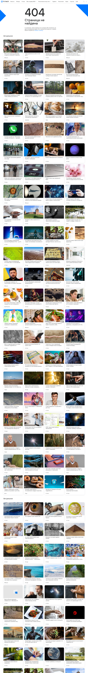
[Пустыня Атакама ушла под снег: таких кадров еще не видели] (33, 257)
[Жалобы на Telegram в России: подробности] (54, 485)
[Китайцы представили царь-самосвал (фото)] (33, 615)
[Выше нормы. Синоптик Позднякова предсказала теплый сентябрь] (75, 636)
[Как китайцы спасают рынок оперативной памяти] (13, 360)
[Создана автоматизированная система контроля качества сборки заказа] (54, 277)
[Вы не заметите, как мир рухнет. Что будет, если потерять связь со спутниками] (75, 402)
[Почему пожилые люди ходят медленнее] (13, 70)
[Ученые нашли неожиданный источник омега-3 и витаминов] (13, 257)
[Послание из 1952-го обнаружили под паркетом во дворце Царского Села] (13, 657)
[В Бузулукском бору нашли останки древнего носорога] (75, 443)
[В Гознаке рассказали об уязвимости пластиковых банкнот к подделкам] (33, 360)
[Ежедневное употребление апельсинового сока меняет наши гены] (75, 91)
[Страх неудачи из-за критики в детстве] (54, 402)
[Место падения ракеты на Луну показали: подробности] (13, 340)
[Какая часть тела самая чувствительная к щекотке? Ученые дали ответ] (33, 547)
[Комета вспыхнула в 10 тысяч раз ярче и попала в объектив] (13, 506)
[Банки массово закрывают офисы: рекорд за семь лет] (13, 568)
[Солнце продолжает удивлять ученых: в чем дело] (54, 381)
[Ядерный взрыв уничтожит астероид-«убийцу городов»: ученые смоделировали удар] (75, 423)
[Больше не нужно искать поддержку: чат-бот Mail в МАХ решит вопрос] (54, 526)
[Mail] (2, 1)
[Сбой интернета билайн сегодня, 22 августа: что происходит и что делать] (33, 91)
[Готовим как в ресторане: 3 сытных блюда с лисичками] (75, 547)
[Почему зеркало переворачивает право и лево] (13, 547)
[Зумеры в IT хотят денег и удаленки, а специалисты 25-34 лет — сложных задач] (75, 319)
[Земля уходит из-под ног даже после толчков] (75, 360)
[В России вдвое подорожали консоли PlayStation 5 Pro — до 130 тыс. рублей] (13, 236)
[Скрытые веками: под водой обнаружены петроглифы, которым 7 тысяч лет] (13, 402)
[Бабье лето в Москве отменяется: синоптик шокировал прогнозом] (13, 174)
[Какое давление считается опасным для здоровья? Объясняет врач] (33, 111)
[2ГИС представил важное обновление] (54, 423)
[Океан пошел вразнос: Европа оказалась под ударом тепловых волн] (33, 657)
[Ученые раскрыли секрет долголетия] (13, 615)
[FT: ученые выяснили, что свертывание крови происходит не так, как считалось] (75, 132)
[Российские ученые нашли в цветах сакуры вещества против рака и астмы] (75, 174)
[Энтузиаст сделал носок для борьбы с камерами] (33, 153)
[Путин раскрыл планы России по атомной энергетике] (75, 568)
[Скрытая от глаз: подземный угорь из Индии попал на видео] (54, 340)
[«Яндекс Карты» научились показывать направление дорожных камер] (13, 319)
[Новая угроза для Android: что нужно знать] (33, 340)
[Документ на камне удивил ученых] (54, 615)
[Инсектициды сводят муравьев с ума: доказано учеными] (54, 547)
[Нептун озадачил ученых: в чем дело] (75, 153)
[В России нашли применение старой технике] (54, 568)
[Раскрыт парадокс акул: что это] (54, 636)
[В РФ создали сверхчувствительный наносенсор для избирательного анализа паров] (75, 485)
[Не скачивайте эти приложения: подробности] (13, 215)
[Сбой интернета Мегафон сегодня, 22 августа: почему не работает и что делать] (75, 194)
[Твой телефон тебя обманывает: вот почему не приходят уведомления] (75, 298)
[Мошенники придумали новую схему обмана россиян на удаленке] (13, 91)
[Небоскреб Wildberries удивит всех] (33, 568)
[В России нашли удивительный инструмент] (33, 506)
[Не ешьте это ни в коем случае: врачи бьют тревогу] (75, 595)
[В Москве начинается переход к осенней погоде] (33, 526)
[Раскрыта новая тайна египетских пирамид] (75, 615)
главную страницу (38, 30)
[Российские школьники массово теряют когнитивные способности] (33, 236)
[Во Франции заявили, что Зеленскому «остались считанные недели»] (13, 277)
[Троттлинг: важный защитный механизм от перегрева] (54, 464)
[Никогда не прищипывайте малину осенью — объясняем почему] (33, 636)
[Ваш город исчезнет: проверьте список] (13, 111)
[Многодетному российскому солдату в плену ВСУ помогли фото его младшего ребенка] (13, 49)
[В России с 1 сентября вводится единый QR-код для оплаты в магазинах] (33, 174)
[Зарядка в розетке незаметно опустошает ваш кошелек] (54, 49)
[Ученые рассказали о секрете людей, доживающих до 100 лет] (13, 443)
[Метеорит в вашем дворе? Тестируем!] (13, 194)
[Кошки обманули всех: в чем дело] (54, 153)
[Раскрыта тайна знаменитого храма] (33, 215)
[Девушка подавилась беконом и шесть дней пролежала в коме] (75, 257)
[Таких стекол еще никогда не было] (54, 174)
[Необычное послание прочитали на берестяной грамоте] (54, 70)
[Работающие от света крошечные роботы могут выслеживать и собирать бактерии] (13, 526)
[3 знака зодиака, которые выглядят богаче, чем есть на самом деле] (54, 236)
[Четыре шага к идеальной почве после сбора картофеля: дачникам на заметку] (54, 298)
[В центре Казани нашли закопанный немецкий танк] (75, 70)
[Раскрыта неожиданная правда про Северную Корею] (33, 70)
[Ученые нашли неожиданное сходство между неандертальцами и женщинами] (75, 340)
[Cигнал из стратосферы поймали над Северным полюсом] (54, 657)
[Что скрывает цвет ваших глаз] (33, 595)
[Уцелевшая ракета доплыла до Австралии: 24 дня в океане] (13, 595)
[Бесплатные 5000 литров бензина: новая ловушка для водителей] (75, 277)
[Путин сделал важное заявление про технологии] (13, 464)
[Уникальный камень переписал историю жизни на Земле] (13, 636)
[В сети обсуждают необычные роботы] (54, 506)
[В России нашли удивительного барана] (54, 595)
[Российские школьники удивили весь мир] (13, 153)
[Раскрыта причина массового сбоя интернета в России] (33, 464)
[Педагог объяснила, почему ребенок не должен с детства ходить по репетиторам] (13, 485)
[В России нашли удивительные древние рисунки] (33, 132)
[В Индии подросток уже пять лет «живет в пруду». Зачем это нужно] (75, 215)
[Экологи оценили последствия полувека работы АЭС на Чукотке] (54, 91)
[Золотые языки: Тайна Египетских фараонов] (75, 236)
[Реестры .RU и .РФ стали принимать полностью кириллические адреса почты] (75, 526)
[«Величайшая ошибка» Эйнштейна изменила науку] (54, 215)
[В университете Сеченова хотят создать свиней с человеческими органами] (75, 506)
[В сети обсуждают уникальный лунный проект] (33, 277)
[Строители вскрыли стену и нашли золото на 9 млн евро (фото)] (54, 257)
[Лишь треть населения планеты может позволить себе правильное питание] (54, 319)
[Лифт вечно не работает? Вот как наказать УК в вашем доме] (75, 381)
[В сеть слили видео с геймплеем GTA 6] (33, 402)
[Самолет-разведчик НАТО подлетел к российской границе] (33, 194)
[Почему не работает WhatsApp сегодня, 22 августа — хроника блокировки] (13, 132)
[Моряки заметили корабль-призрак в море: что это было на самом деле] (13, 381)
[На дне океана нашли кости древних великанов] (75, 657)
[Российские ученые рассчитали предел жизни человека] (75, 111)
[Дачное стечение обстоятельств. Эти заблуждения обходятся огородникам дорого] (13, 423)
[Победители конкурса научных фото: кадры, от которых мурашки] (54, 360)
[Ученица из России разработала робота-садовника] (54, 443)
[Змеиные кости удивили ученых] (54, 132)
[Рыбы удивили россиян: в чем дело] (33, 49)
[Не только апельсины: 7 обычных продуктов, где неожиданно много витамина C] (13, 298)
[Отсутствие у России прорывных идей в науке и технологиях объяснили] (54, 194)
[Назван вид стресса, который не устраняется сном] (33, 423)
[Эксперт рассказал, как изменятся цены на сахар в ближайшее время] (75, 49)
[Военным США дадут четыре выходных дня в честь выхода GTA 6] (33, 298)
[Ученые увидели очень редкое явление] (33, 443)
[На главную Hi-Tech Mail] (6, 1)
